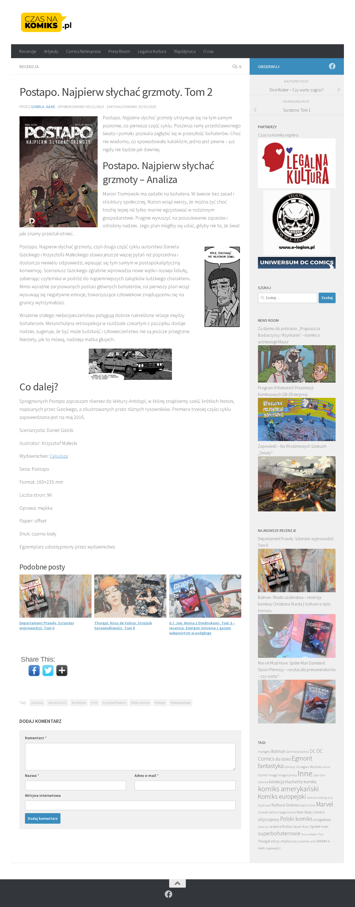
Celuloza (59, 456)
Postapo (160, 702)
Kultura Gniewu (285, 805)
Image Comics (287, 775)
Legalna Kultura (152, 51)
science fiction (280, 826)
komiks (310, 782)
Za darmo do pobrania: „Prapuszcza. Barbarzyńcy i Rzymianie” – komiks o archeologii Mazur (289, 335)
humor (263, 775)
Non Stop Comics (310, 812)
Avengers (264, 751)
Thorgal (264, 841)
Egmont (302, 758)
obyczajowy (268, 819)
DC (313, 751)
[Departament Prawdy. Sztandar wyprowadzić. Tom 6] (297, 590)
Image (272, 775)
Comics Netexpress (83, 51)
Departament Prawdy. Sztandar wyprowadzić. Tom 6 (46, 625)
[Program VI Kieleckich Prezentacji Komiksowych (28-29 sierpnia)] (297, 439)
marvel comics (268, 812)
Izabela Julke (43, 106)
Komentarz (36, 737)
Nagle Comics (287, 812)
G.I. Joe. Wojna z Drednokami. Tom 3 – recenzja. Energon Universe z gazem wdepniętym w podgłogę (202, 627)
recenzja (263, 827)
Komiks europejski (282, 796)
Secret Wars (301, 826)
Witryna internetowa (43, 795)
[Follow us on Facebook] (332, 66)
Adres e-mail (147, 775)
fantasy (290, 767)
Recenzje (27, 51)
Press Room (119, 51)
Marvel (324, 804)
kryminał (264, 805)
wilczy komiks (300, 841)
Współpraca (185, 51)
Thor (321, 834)
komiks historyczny (320, 797)
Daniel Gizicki (57, 702)
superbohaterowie (279, 833)
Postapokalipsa (181, 702)
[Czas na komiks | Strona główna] (46, 22)
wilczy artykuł (281, 841)
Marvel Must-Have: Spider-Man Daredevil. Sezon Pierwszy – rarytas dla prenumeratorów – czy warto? (297, 669)
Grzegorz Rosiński (309, 766)
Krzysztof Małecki (114, 702)
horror (326, 767)
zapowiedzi (273, 848)
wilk (313, 841)
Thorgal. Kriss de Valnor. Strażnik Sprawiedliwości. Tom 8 (123, 625)
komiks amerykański (288, 788)
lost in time (307, 805)
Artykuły (51, 51)
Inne (94, 702)
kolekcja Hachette (286, 782)
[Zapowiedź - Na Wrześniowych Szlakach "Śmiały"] (297, 509)
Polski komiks (140, 702)
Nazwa (32, 775)
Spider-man (319, 826)
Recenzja (29, 66)
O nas (208, 51)
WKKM (321, 841)
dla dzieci (283, 759)
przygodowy (322, 819)
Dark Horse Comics (297, 752)
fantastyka (79, 702)
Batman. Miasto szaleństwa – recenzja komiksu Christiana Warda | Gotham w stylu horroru (294, 604)
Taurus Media (309, 834)
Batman (278, 751)
